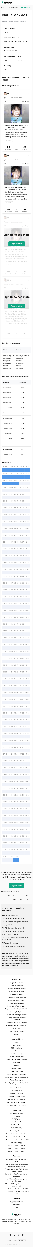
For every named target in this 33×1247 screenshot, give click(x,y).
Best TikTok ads (16, 1122)
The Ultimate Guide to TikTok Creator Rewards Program (16, 1170)
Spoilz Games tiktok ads (4, 899)
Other (27, 1139)
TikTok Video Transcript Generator (16, 1060)
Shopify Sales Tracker (16, 983)
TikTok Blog (16, 1116)
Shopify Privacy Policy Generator (16, 1012)
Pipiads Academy (16, 1128)
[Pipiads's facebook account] (10, 1235)
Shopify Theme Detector (16, 991)
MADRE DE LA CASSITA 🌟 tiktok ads (10, 899)
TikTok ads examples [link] (12, 7)
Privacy (9, 1240)
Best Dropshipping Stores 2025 (16, 1074)
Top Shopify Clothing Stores (16, 1099)
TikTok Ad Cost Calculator (16, 1003)
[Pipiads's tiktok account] (18, 1235)
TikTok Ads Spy (16, 1045)
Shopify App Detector (16, 994)
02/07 (10, 1145)
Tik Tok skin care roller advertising (13, 928)
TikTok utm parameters (16, 986)
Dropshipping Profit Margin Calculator (16, 1009)
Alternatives (16, 1062)
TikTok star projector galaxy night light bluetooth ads (15, 938)
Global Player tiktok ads (4, 895)
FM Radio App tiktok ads (16, 899)
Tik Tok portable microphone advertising (15, 921)
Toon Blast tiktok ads (29, 899)
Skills (16, 1051)
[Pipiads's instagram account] (22, 1235)
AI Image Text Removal (16, 1071)
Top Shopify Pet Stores (16, 1094)
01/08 (16, 1151)
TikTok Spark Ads (16, 1048)
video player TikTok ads (10, 915)
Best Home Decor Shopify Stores (16, 1105)
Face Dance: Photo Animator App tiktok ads (29, 895)
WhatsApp (16, 1205)
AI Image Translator (16, 1068)
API (16, 1208)
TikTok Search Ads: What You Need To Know (16, 1160)
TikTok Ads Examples (16, 1113)
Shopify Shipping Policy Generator (16, 1025)
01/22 (23, 1145)
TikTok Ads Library (16, 1054)
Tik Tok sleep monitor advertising (13, 931)
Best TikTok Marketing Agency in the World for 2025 (17, 1180)
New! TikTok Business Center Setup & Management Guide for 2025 (16, 1165)
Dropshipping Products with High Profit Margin (16, 1084)
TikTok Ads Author (16, 1125)
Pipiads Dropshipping (16, 1080)
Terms (14, 1240)
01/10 (23, 1148)
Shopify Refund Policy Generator (16, 1015)
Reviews (16, 1065)
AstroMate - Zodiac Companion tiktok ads (23, 899)
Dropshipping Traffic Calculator (16, 997)
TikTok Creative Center (16, 1057)
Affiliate (16, 1034)
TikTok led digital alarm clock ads (13, 946)
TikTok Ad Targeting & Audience (16, 989)
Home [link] (3, 7)
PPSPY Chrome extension (17, 1031)
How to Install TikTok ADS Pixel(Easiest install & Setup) (16, 1193)
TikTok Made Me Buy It (16, 1088)
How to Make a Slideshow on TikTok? (16, 1189)
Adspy (16, 1042)
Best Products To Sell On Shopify (16, 1102)
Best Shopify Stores (16, 1091)
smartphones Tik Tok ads (10, 934)
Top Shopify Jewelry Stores (16, 1096)
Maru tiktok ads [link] (25, 7)
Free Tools (16, 1028)
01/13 (16, 1148)
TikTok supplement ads (10, 943)
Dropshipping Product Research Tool (16, 1077)
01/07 (23, 1151)
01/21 (10, 1148)
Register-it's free (16, 244)
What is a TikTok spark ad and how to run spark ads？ (16, 1185)
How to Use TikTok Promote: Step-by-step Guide (16, 1175)
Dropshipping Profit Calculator (16, 1006)
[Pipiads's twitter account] (14, 1235)
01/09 (10, 1151)
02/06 (16, 1145)
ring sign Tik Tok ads (9, 925)
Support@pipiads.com (16, 1202)
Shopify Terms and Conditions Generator (17, 1019)
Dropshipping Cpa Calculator (16, 1000)
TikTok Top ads (16, 1119)
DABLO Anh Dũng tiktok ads (16, 895)
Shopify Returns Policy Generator (17, 1023)
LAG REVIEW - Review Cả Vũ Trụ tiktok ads (23, 895)
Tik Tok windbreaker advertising (13, 918)
